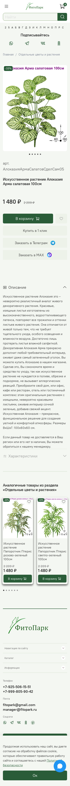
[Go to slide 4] (37, 154)
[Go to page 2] (6, 590)
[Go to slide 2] (32, 154)
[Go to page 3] (9, 590)
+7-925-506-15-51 (17, 687)
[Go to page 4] (11, 590)
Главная (8, 54)
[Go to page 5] (14, 590)
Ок (35, 775)
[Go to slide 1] (29, 154)
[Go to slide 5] (40, 154)
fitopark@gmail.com (19, 705)
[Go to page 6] (17, 590)
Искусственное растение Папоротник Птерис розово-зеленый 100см (18, 551)
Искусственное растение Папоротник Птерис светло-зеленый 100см (52, 551)
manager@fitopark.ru (20, 709)
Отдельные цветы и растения (39, 54)
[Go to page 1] (3, 590)
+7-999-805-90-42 (18, 691)
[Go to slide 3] (35, 154)
